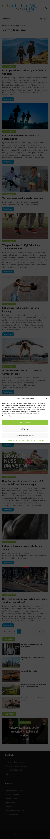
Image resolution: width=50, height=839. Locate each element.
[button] (46, 399)
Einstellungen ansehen (25, 435)
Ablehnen (25, 429)
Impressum (40, 440)
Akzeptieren (25, 422)
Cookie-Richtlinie (12, 440)
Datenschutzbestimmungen (26, 440)
